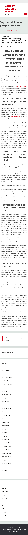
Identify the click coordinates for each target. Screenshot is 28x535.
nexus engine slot (6, 453)
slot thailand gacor (7, 449)
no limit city (5, 391)
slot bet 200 (5, 367)
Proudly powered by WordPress (11, 529)
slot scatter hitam (6, 443)
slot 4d (4, 474)
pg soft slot (5, 491)
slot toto (4, 498)
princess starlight (6, 401)
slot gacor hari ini (21, 86)
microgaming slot (6, 398)
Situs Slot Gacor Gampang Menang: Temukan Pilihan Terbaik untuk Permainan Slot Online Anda (13, 41)
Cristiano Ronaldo (15, 46)
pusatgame (5, 387)
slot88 (4, 515)
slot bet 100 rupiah (7, 384)
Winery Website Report (10, 8)
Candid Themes (16, 531)
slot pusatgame (6, 425)
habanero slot (5, 418)
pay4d (4, 488)
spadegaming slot (6, 394)
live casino (5, 412)
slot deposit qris (6, 405)
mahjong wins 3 (6, 436)
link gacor (4, 509)
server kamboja (6, 370)
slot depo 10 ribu (6, 415)
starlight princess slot (7, 374)
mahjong (4, 470)
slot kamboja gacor (7, 446)
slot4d (4, 467)
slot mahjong (5, 432)
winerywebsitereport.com (10, 338)
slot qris (4, 512)
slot (3, 505)
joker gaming (5, 429)
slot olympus (5, 439)
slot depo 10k (5, 363)
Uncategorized (5, 36)
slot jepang (5, 460)
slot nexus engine (6, 408)
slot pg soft (5, 495)
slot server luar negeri (7, 377)
